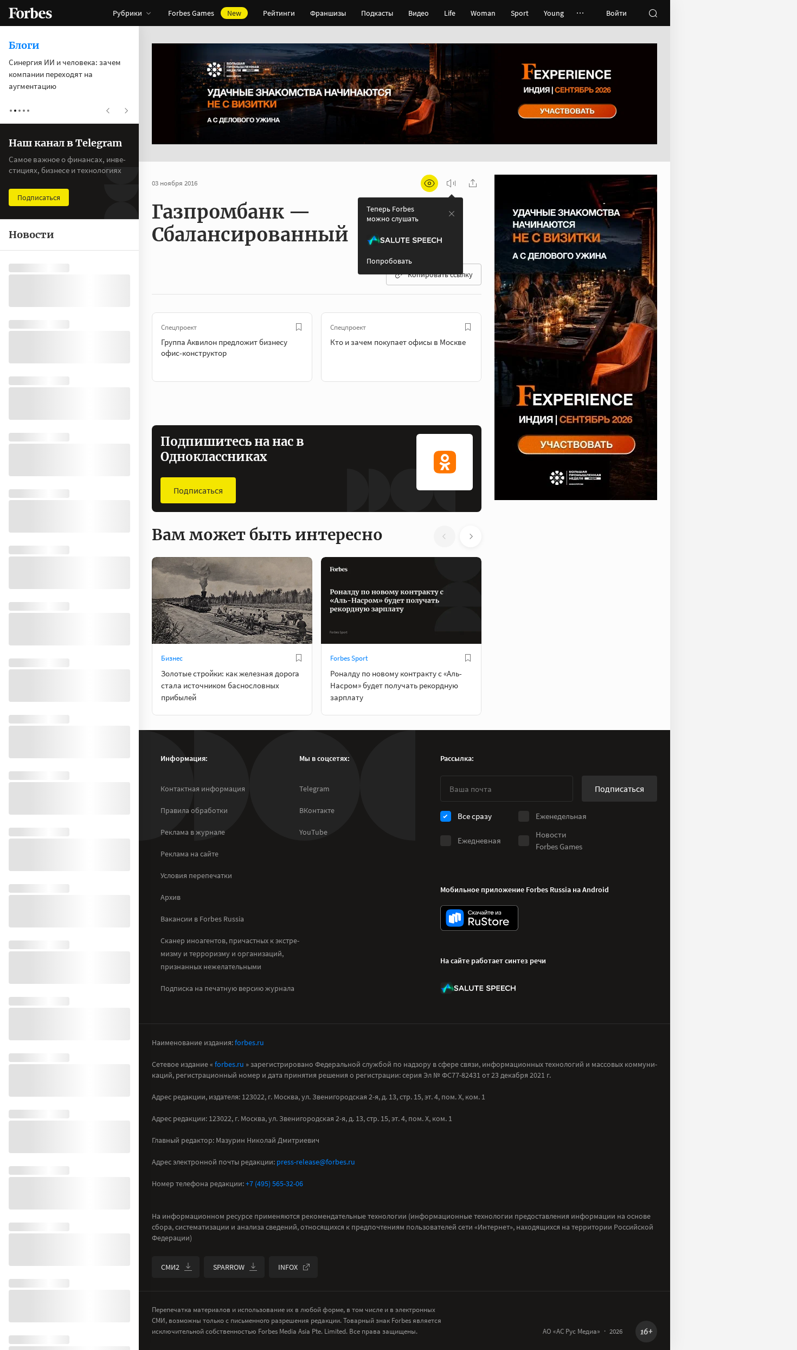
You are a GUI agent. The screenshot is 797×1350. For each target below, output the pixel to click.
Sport (520, 13)
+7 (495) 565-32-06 (274, 1183)
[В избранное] (298, 327)
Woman (483, 13)
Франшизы (328, 13)
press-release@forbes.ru (316, 1162)
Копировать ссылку (440, 274)
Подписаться (198, 490)
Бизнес (172, 658)
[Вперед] (498, 347)
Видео (418, 13)
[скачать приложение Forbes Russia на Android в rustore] (479, 918)
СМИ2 (170, 1267)
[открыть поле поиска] (652, 13)
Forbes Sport (349, 658)
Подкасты (377, 13)
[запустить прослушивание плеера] (451, 183)
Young (554, 13)
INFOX (288, 1267)
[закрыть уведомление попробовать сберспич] (451, 213)
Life (449, 13)
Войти (616, 13)
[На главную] (30, 13)
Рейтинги (279, 13)
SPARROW (229, 1267)
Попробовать (389, 261)
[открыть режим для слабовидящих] (429, 183)
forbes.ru (249, 1042)
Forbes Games (204, 13)
